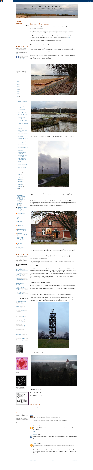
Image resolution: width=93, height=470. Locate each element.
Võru (43, 399)
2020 (18, 81)
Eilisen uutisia (19, 233)
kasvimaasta (23, 310)
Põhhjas (23, 316)
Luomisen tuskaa (21, 162)
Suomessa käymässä (19, 334)
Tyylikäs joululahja (21, 103)
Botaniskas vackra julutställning (22, 230)
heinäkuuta (20, 176)
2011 (18, 93)
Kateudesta (19, 125)
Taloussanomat (20, 195)
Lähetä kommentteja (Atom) (38, 463)
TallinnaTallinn (36, 414)
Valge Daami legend (19, 322)
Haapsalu (17, 274)
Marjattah (35, 434)
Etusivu (53, 460)
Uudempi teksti (33, 460)
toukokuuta (20, 179)
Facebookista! (21, 58)
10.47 (34, 454)
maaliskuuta (20, 182)
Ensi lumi (19, 161)
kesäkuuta (20, 177)
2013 (18, 89)
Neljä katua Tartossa (21, 109)
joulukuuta (20, 98)
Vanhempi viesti (74, 460)
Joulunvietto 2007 (19, 305)
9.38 (34, 440)
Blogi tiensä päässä (20, 218)
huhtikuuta (20, 181)
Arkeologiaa (19, 204)
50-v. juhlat (20, 307)
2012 (18, 91)
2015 (18, 86)
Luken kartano (18, 292)
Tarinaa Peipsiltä (20, 107)
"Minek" (24, 325)
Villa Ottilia (17, 64)
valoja (20, 296)
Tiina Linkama (36, 425)
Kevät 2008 (18, 284)
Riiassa (23, 340)
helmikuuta (20, 184)
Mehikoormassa (19, 282)
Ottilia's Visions (20, 243)
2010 (18, 94)
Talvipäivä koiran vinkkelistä (21, 301)
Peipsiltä (21, 275)
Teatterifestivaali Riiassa (20, 328)
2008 (18, 188)
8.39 (34, 431)
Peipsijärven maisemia (20, 287)
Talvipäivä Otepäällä (19, 279)
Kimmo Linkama (20, 237)
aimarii (34, 407)
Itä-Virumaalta (24, 285)
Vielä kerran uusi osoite (21, 226)
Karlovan (17, 294)
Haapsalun (18, 288)
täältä (17, 53)
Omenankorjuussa (21, 126)
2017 (18, 84)
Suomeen (21, 336)
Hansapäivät (21, 321)
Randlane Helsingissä (22, 319)
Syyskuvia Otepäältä (19, 269)
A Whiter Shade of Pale (21, 229)
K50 (18, 217)
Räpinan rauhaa (20, 111)
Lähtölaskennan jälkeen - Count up (22, 208)
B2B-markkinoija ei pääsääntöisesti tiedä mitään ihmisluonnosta (21, 239)
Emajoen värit (20, 128)
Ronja (27, 308)
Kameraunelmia (20, 150)
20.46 (34, 422)
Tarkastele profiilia (20, 424)
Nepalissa (23, 338)
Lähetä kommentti (33, 458)
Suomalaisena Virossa (47, 6)
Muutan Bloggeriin (20, 248)
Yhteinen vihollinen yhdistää (22, 138)
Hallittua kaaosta (20, 247)
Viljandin (17, 289)
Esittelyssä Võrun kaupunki (22, 101)
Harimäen (21, 293)
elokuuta (19, 174)
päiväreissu (39, 399)
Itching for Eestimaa (21, 213)
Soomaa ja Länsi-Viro (20, 291)
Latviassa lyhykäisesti (21, 134)
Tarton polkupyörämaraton (20, 268)
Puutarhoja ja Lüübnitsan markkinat (22, 270)
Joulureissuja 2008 (19, 303)
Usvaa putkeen (20, 136)
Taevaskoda (18, 278)
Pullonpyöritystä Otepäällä (22, 139)
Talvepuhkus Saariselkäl (21, 222)
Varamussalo (19, 203)
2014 (18, 88)
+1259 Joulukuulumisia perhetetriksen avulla (21, 210)
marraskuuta (20, 99)
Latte (24, 308)
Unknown (35, 443)
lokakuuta (20, 170)
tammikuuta (20, 186)
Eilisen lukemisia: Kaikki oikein (22, 234)
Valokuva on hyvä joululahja (22, 133)
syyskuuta (20, 172)
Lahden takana (20, 225)
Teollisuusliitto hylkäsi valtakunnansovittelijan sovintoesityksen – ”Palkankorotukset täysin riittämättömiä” (21, 198)
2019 (18, 83)
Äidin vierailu (18, 306)
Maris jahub (19, 221)
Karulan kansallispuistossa (20, 283)
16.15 (34, 410)
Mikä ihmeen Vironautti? (22, 112)
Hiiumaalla (20, 273)
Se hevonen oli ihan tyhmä (22, 120)
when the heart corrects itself (22, 214)
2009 (18, 96)
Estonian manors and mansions (22, 244)
